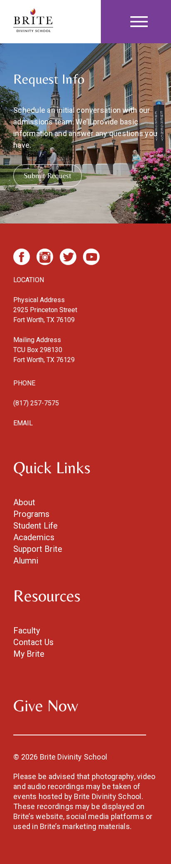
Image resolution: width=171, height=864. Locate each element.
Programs (31, 514)
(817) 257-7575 (36, 403)
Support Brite (37, 549)
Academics (33, 537)
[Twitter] (68, 256)
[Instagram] (45, 256)
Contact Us (33, 642)
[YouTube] (91, 256)
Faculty (26, 631)
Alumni (25, 561)
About (24, 502)
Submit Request (47, 175)
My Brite (28, 654)
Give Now (45, 705)
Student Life (35, 526)
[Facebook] (21, 256)
